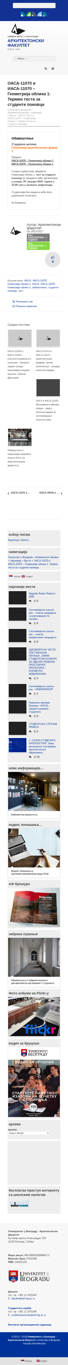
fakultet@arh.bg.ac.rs (23, 1298)
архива (12, 1129)
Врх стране (32, 1352)
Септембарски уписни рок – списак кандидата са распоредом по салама (42, 614)
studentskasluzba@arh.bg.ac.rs (28, 1315)
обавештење (39, 287)
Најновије (36, 112)
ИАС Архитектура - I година (37, 237)
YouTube (28, 14)
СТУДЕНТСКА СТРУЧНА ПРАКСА (43, 726)
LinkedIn (39, 14)
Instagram (45, 14)
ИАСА (27, 280)
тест (20, 290)
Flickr (34, 14)
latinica (25, 540)
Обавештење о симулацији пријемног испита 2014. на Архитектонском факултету (19, 458)
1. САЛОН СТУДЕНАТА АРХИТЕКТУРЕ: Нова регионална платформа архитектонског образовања (42, 746)
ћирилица (13, 540)
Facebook (23, 14)
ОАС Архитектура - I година (37, 246)
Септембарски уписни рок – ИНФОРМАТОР (41, 688)
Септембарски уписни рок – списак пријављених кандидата (42, 634)
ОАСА (35, 284)
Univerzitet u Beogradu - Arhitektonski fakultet (20, 111)
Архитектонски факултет (44, 226)
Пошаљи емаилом (26, 306)
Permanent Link (24, 301)
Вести (12, 115)
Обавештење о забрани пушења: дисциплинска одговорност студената (32, 982)
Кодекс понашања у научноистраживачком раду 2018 (30, 872)
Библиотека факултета (24, 814)
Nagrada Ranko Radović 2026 (42, 595)
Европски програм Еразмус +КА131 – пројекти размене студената (39, 707)
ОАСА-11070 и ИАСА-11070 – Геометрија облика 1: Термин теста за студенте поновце (22, 119)
